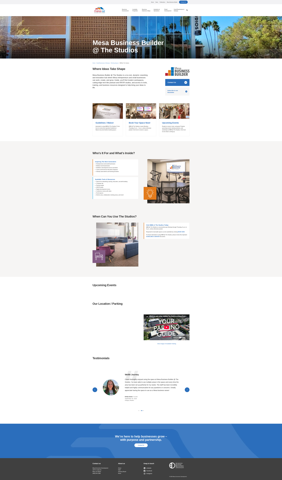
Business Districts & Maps (146, 10)
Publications (162, 2)
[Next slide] (187, 389)
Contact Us (183, 2)
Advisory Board (122, 471)
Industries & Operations (157, 10)
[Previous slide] (95, 389)
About (152, 2)
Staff (119, 469)
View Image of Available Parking (166, 343)
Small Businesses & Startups (179, 10)
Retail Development (167, 10)
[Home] (99, 10)
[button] (138, 410)
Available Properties (135, 10)
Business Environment (125, 10)
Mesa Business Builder (172, 2)
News (156, 2)
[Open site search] (187, 10)
